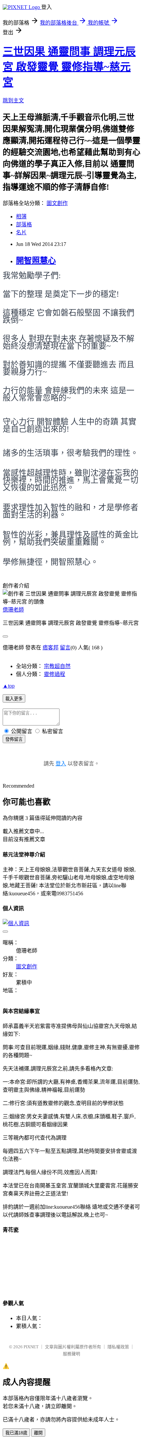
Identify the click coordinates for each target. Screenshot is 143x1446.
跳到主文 (13, 100)
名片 (21, 232)
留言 (65, 647)
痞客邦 (51, 647)
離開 (38, 1432)
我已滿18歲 (16, 1432)
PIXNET (31, 1346)
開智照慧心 (36, 260)
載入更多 (14, 698)
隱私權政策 (118, 1346)
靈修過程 (54, 674)
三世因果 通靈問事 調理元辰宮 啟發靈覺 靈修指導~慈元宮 (69, 67)
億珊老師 (13, 609)
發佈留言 (14, 739)
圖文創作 (57, 203)
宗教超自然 (57, 666)
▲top (9, 686)
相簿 (21, 216)
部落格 (24, 224)
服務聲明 (71, 1353)
